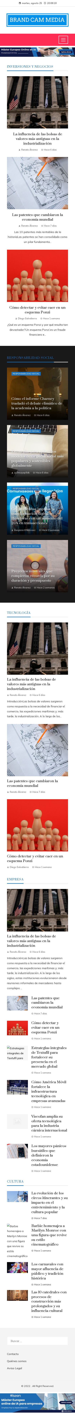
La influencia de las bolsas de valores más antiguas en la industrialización (37, 139)
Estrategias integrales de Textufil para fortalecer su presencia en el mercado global (49, 1057)
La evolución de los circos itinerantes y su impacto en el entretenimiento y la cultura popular (49, 1202)
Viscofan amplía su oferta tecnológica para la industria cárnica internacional (49, 1123)
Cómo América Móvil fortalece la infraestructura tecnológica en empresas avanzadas (48, 1091)
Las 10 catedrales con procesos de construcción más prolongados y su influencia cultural (49, 1301)
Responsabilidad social (26, 373)
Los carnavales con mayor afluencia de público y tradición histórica (47, 1271)
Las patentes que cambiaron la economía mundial (37, 217)
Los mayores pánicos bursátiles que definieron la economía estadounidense (48, 1155)
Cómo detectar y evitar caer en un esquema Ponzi (37, 310)
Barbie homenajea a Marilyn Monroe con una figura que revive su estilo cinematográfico (49, 1235)
